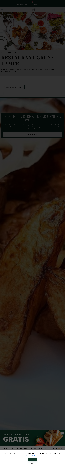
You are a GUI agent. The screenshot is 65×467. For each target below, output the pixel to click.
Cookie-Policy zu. (32, 455)
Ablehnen (32, 464)
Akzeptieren (32, 460)
